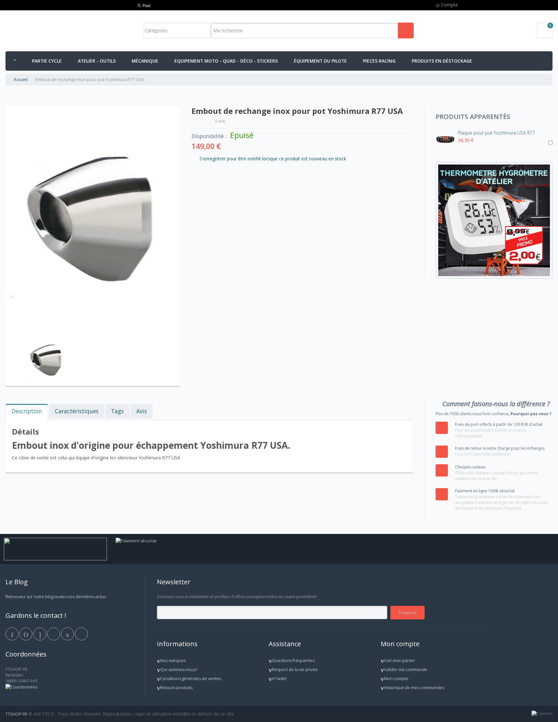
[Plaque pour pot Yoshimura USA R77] (445, 139)
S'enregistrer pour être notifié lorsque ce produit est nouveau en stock (273, 158)
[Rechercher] (406, 30)
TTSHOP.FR (16, 714)
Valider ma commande (405, 669)
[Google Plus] (40, 634)
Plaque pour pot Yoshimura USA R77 (496, 133)
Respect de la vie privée (295, 669)
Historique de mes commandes (414, 687)
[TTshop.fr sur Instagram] (54, 634)
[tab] (26, 412)
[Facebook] (12, 634)
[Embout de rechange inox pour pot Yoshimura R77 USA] (46, 337)
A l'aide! (279, 678)
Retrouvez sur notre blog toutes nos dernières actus (55, 596)
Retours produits (176, 687)
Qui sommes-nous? (178, 669)
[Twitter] (26, 634)
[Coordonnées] (21, 687)
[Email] (68, 634)
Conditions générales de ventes (190, 678)
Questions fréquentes (293, 660)
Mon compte (396, 678)
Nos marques (173, 660)
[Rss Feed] (81, 634)
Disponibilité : (208, 136)
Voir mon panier (399, 660)
